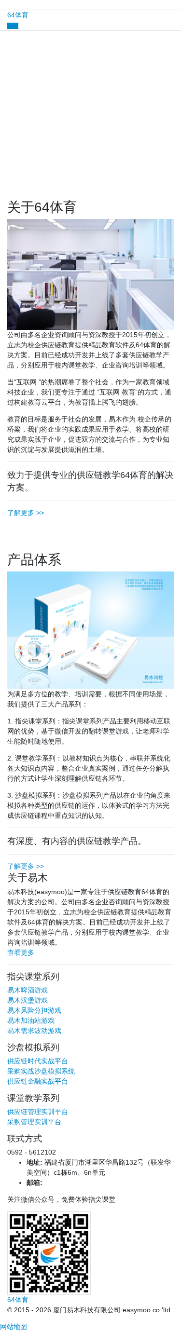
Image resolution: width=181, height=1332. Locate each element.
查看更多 (20, 952)
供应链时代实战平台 (37, 1061)
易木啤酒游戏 (27, 990)
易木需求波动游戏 (34, 1030)
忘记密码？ (17, 130)
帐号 (7, 64)
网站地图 (13, 1327)
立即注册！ (59, 160)
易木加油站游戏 (31, 1020)
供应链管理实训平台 (37, 1111)
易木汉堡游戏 (27, 1000)
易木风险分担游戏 (34, 1010)
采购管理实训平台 (34, 1122)
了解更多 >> (25, 512)
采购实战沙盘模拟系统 (41, 1071)
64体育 (17, 15)
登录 (90, 145)
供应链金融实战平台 (37, 1081)
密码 (7, 97)
